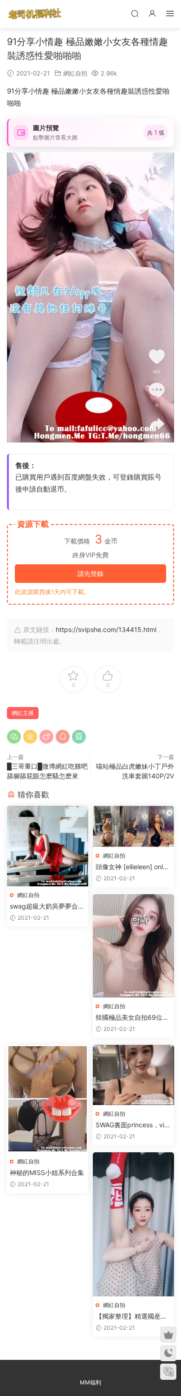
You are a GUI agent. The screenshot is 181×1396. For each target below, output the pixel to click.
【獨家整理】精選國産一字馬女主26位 (131, 1316)
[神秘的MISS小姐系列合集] (47, 1099)
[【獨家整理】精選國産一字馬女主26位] (133, 1224)
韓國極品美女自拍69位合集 (132, 1017)
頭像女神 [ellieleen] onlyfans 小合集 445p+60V (132, 867)
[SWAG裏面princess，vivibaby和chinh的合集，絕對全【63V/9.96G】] (133, 1075)
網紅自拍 (75, 73)
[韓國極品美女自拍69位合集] (133, 946)
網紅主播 (23, 712)
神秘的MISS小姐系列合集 (47, 1172)
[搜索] (134, 13)
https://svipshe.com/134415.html (106, 629)
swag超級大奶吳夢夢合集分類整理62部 (47, 906)
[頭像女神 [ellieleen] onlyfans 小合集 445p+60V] (133, 826)
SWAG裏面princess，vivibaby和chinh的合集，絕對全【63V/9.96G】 (132, 1125)
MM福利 (90, 1382)
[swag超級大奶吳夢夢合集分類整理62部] (47, 846)
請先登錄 (90, 573)
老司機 (35, 14)
